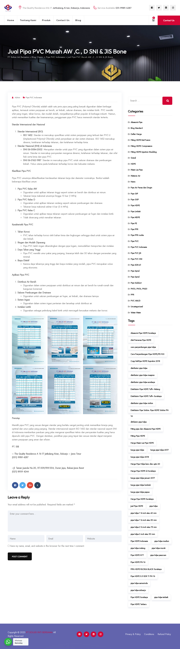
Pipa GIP (134, 193)
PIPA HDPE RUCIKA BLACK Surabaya (146, 569)
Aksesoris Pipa (136, 122)
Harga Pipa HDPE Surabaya (142, 499)
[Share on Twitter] (22, 485)
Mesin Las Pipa (137, 169)
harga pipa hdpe (137, 450)
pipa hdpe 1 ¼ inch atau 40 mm (144, 513)
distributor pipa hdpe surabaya (143, 382)
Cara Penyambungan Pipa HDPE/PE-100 (147, 354)
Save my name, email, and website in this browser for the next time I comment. (47, 546)
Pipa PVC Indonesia (34, 97)
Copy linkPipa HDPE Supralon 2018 (145, 361)
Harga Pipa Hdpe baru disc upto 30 (145, 464)
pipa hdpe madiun (161, 541)
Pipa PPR (134, 229)
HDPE (133, 163)
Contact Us (63, 20)
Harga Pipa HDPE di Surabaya (143, 471)
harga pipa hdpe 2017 (159, 450)
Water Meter (136, 312)
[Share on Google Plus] (30, 485)
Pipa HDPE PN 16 (138, 562)
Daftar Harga (136, 134)
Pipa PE (134, 223)
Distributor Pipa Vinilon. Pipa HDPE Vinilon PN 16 (149, 411)
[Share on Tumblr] (37, 485)
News (133, 181)
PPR (132, 294)
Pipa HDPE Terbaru (139, 604)
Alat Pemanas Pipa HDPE (141, 340)
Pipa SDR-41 (136, 264)
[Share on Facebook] (15, 485)
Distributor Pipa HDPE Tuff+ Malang (145, 389)
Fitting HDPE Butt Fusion (140, 140)
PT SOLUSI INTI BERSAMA (39, 632)
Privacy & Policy (133, 634)
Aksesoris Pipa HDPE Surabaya (143, 333)
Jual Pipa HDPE (137, 506)
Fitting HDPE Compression (141, 146)
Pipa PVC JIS (136, 253)
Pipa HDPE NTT (137, 555)
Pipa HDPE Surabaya (139, 597)
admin (17, 97)
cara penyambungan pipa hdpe (143, 347)
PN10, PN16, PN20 (139, 288)
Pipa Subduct (136, 282)
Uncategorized (137, 306)
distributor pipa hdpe (139, 368)
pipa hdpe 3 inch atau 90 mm (143, 534)
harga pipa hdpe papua (140, 492)
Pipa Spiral (135, 271)
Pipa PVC (135, 241)
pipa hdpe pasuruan (158, 555)
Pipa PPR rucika (137, 235)
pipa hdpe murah (159, 548)
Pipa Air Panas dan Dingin (141, 187)
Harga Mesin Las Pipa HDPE (142, 443)
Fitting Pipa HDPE (138, 435)
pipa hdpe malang (138, 548)
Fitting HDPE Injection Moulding (144, 152)
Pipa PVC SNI (136, 259)
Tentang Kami (28, 20)
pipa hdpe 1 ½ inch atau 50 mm (144, 520)
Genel (133, 157)
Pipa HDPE (135, 205)
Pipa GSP (135, 199)
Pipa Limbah (136, 211)
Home (10, 20)
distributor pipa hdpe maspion (143, 375)
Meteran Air (135, 175)
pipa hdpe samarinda (139, 583)
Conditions (149, 634)
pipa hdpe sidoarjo (138, 590)
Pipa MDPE (135, 217)
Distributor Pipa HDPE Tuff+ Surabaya (146, 396)
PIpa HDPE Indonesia (139, 541)
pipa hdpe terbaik (161, 597)
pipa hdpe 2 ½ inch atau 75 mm (144, 527)
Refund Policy (164, 634)
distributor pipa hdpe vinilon (142, 403)
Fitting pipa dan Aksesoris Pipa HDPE (146, 428)
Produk (46, 20)
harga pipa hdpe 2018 (140, 457)
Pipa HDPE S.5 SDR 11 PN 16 (143, 576)
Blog (78, 20)
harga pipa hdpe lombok (141, 485)
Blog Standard (137, 128)
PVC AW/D (135, 300)
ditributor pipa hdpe (139, 421)
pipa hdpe (153, 506)
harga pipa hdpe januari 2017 (143, 478)
